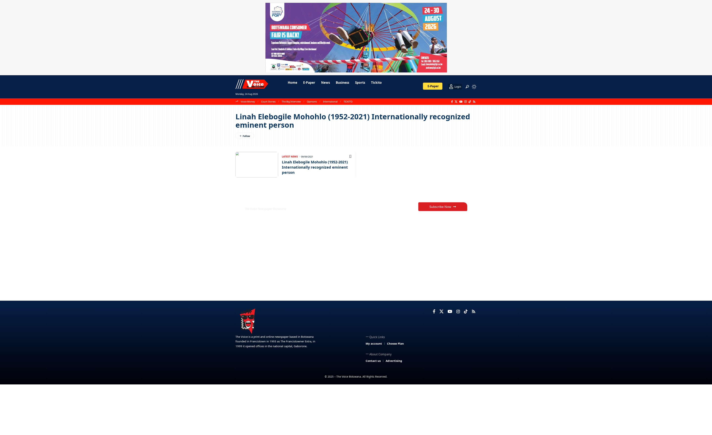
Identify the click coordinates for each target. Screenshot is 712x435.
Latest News (290, 156)
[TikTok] (470, 101)
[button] (467, 86)
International (330, 101)
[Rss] (474, 101)
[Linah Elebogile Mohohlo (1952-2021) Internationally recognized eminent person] (256, 164)
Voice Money (248, 101)
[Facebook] (452, 101)
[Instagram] (465, 101)
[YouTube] (460, 101)
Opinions (312, 101)
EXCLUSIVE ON (272, 200)
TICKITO (348, 101)
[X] (456, 101)
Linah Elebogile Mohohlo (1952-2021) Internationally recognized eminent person (315, 167)
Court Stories (268, 101)
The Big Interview (291, 101)
